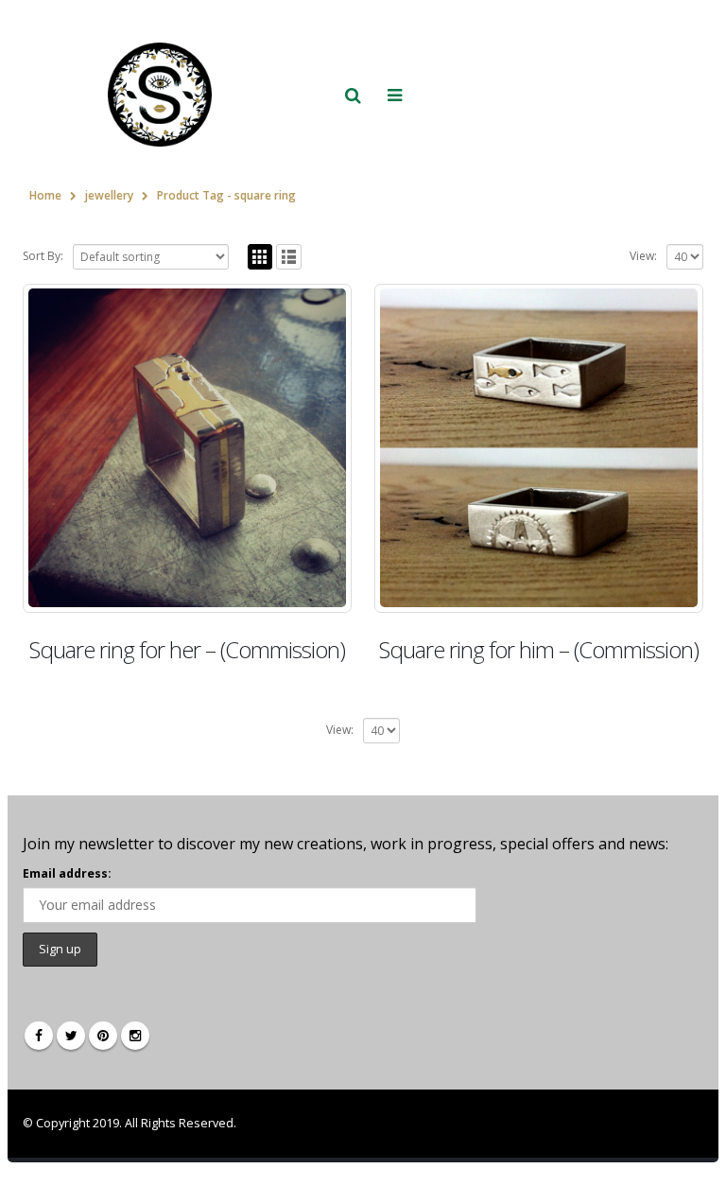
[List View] (289, 257)
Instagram (135, 1035)
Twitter (71, 1035)
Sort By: (43, 256)
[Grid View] (260, 257)
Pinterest (103, 1035)
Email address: (67, 873)
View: (643, 256)
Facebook (39, 1035)
